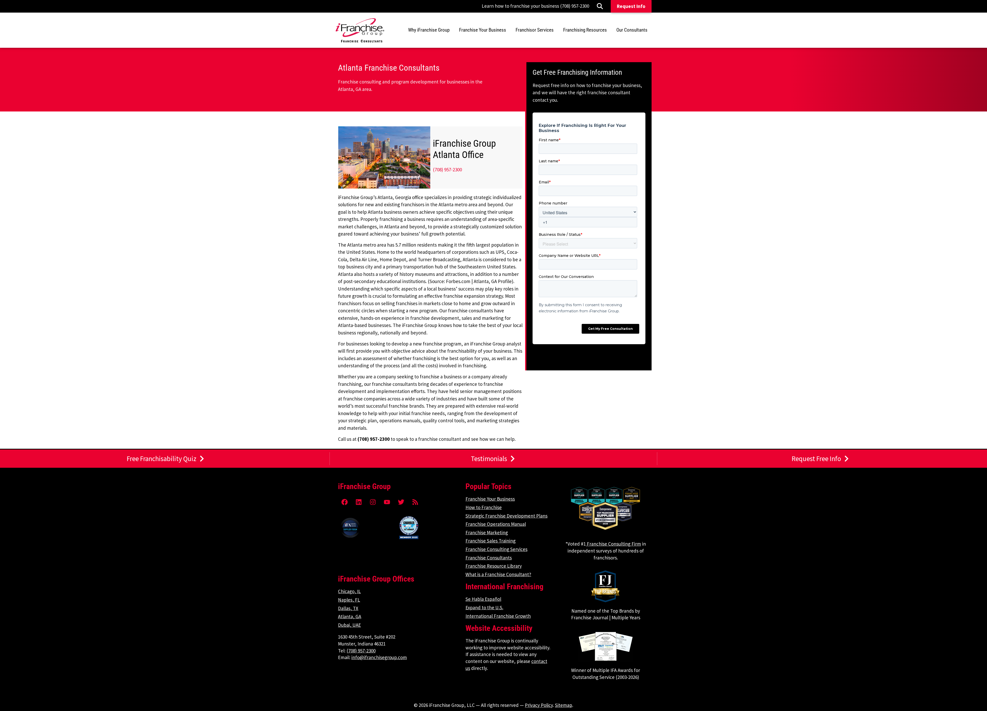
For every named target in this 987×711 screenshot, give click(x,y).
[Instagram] (372, 501)
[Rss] (415, 501)
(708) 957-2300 (447, 169)
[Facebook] (344, 501)
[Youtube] (386, 501)
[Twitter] (401, 501)
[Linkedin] (358, 501)
